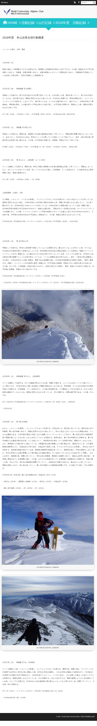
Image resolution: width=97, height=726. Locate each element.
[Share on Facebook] (79, 2)
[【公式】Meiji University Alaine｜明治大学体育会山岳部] (24, 12)
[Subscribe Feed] (75, 2)
